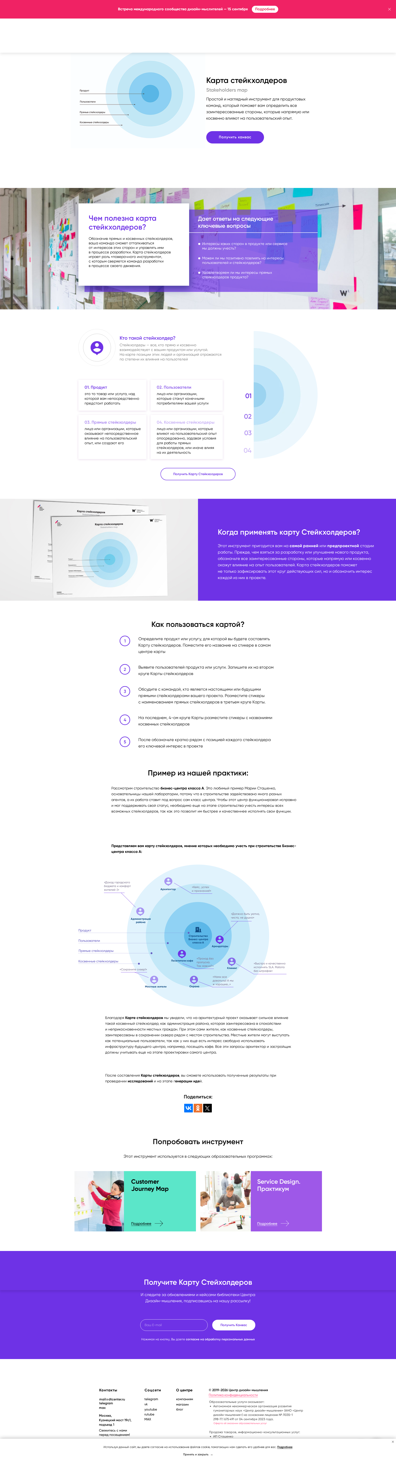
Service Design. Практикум (279, 1185)
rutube (149, 1414)
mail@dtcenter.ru (112, 1399)
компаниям (184, 1399)
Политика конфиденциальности (233, 1395)
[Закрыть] (389, 9)
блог (179, 1409)
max (102, 1408)
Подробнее (141, 1223)
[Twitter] (207, 1108)
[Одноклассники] (198, 1108)
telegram (106, 1403)
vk (146, 1404)
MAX (147, 1419)
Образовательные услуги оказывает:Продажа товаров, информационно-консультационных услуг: (256, 1419)
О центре (184, 1390)
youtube (150, 1409)
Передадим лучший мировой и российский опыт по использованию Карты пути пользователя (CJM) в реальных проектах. (157, 1206)
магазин (182, 1404)
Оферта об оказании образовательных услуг (240, 1423)
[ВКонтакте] (188, 1108)
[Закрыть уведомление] (393, 1442)
